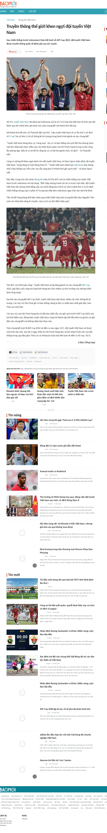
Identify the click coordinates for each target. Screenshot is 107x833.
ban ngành (74, 808)
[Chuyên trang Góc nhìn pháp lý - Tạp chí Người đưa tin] (39, 405)
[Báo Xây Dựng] (43, 713)
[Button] (19, 52)
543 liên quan (56, 712)
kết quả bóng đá (43, 805)
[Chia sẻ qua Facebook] (8, 342)
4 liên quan (56, 612)
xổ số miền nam (99, 808)
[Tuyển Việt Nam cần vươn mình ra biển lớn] (81, 381)
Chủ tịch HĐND (64, 808)
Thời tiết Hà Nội (18, 808)
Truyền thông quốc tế (16, 361)
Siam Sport (64, 358)
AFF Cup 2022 (14, 358)
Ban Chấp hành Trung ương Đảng (80, 802)
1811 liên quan (53, 764)
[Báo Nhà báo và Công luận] (43, 504)
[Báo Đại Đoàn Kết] (12, 51)
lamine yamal (47, 802)
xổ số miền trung (39, 808)
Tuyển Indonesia (42, 352)
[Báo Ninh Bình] (43, 587)
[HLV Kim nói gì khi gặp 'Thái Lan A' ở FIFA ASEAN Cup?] (22, 429)
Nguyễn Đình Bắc (73, 805)
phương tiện (100, 805)
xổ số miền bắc (29, 796)
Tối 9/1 (55, 358)
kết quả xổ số (98, 802)
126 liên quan (53, 424)
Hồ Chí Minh (40, 799)
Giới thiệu (3, 819)
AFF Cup (10, 136)
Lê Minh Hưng (5, 808)
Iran (82, 808)
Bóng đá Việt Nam (27, 20)
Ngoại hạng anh (6, 805)
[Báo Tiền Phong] (42, 612)
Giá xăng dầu (79, 796)
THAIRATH (33, 358)
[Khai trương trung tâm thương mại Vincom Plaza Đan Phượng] (22, 558)
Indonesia (78, 165)
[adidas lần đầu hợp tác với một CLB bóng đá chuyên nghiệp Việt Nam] (22, 743)
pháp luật (89, 808)
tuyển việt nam (44, 358)
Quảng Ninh (5, 796)
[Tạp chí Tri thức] (8, 401)
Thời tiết (59, 796)
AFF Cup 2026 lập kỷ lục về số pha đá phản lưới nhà (65, 709)
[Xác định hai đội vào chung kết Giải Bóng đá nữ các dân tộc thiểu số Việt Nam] (22, 665)
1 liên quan (52, 556)
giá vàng (88, 796)
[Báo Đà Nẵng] (43, 690)
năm (85, 799)
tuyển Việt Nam (21, 122)
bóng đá (28, 808)
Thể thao (11, 20)
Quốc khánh (36, 802)
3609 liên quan (56, 530)
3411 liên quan (41, 51)
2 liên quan (56, 638)
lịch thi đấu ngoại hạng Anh (10, 799)
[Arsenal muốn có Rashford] (22, 480)
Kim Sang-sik (98, 796)
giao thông (71, 799)
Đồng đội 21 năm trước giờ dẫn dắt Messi (60, 446)
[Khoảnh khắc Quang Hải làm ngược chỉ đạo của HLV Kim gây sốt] (20, 381)
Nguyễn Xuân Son (28, 799)
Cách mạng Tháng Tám (58, 805)
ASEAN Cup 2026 (30, 805)
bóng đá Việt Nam (88, 805)
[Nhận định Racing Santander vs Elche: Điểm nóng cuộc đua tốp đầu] (22, 640)
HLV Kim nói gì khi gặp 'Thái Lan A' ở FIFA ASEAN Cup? (66, 420)
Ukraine (64, 802)
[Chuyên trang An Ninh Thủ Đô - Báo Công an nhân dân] (41, 742)
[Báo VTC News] (43, 531)
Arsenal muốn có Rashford (53, 471)
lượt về (29, 361)
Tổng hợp (24, 819)
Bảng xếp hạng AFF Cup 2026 (55, 799)
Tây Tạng (57, 802)
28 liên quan (56, 663)
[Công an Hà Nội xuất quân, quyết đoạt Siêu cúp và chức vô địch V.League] (22, 614)
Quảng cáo (3, 825)
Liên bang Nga (52, 808)
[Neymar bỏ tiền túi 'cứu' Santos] (22, 769)
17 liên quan (57, 504)
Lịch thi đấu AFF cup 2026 (45, 796)
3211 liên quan (53, 449)
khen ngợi (74, 358)
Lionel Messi (18, 805)
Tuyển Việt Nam (27, 352)
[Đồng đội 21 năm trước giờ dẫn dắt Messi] (22, 454)
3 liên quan (52, 741)
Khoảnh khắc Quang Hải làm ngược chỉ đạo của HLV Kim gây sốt (20, 394)
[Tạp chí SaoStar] (70, 398)
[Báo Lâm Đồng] (42, 638)
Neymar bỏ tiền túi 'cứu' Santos (55, 760)
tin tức (79, 799)
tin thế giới (68, 796)
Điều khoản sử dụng (6, 821)
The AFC (24, 358)
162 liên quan (53, 475)
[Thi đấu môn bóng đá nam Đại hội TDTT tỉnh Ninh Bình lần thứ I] (22, 588)
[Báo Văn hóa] (42, 664)
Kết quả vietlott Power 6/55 (10, 802)
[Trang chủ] (8, 4)
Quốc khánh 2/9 (16, 796)
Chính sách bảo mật (5, 823)
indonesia (38, 361)
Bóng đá (39, 179)
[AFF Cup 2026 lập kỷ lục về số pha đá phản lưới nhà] (22, 718)
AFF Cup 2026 (94, 799)
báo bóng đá (26, 802)
